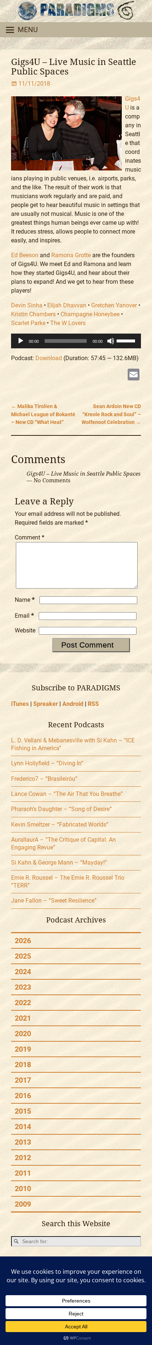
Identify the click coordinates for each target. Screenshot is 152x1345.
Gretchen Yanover (114, 305)
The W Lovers (68, 323)
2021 (23, 1018)
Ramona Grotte (71, 255)
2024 (23, 971)
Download (48, 358)
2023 (23, 987)
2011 (23, 1173)
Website (25, 630)
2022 (23, 1002)
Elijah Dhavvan (66, 305)
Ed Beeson (24, 255)
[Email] (133, 375)
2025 (23, 956)
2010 (23, 1188)
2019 (23, 1049)
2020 (23, 1033)
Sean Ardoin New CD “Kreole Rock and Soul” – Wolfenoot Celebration (111, 414)
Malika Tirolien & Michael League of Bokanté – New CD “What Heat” (43, 414)
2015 (23, 1111)
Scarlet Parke (28, 323)
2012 (23, 1157)
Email (24, 615)
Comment (29, 537)
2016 (23, 1095)
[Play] (20, 341)
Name (25, 599)
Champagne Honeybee (90, 314)
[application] (76, 341)
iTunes (20, 703)
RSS (93, 703)
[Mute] (110, 341)
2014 (23, 1126)
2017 (23, 1080)
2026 (23, 940)
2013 (23, 1142)
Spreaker (45, 703)
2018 (23, 1064)
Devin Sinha (26, 305)
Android (72, 703)
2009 (23, 1204)
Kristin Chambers (33, 314)
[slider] (127, 340)
